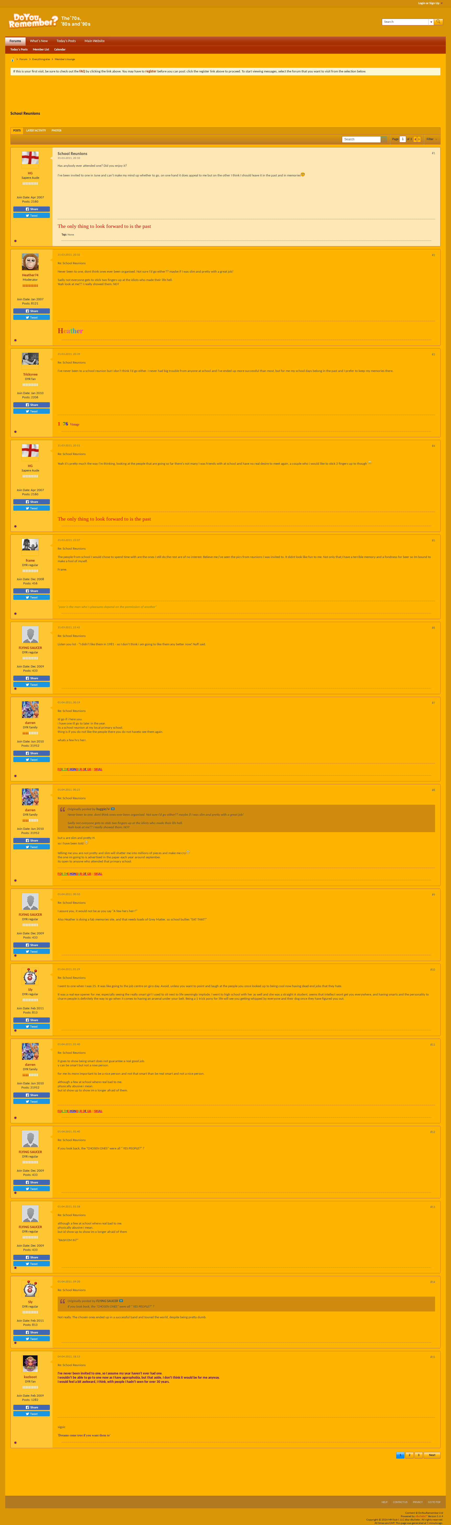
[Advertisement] (225, 94)
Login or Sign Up (428, 3)
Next (432, 1455)
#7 (433, 703)
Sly (30, 990)
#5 (433, 540)
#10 (432, 969)
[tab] (16, 130)
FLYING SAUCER (30, 648)
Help (385, 1502)
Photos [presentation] (56, 130)
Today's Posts (66, 41)
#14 (432, 1282)
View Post (113, 809)
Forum (23, 59)
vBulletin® (421, 1516)
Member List (41, 49)
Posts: (26, 201)
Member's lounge (65, 59)
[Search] (438, 22)
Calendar (60, 49)
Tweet (33, 215)
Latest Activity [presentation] (36, 130)
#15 (432, 1357)
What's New (39, 41)
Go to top (434, 1502)
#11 (432, 1044)
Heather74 (30, 275)
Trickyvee (30, 375)
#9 (433, 894)
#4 (433, 446)
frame (30, 561)
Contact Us (400, 1502)
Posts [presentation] (17, 130)
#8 (433, 790)
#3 (433, 354)
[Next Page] (419, 139)
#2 (433, 255)
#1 (433, 153)
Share (33, 209)
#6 (433, 628)
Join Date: (23, 197)
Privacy (418, 1502)
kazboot (30, 1377)
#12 (432, 1132)
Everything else (41, 59)
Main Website (95, 41)
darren (30, 723)
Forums (15, 41)
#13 (432, 1207)
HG (30, 173)
